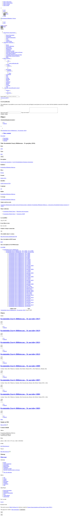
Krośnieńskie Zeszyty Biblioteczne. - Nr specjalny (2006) (21, 276)
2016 (2, 148)
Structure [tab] (5, 140)
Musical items (9, 48)
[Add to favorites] (1, 324)
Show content (7, 133)
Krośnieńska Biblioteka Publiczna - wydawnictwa (43, 204)
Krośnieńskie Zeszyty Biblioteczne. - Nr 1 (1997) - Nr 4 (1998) (19, 250)
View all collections (7, 472)
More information (15, 509)
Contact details (6, 495)
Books (7, 45)
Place (10, 73)
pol (1, 188)
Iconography (8, 47)
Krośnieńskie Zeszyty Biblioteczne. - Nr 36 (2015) (20, 301)
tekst (2, 154)
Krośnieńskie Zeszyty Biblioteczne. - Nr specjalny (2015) (21, 300)
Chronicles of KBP (10, 51)
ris (3, 122)
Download (3, 135)
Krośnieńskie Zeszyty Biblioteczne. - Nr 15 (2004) (20, 266)
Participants (8, 36)
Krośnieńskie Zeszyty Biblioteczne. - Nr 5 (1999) (19, 253)
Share (7, 13)
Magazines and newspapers (22, 211)
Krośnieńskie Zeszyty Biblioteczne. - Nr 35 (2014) (20, 298)
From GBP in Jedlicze (11, 53)
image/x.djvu (3, 178)
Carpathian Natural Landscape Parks (14, 54)
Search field (3, 96)
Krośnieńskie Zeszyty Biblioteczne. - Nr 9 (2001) (19, 258)
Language (8, 81)
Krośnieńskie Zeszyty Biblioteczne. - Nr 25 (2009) (20, 285)
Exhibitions (8, 49)
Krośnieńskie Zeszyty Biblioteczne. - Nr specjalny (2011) (21, 290)
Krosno (2, 172)
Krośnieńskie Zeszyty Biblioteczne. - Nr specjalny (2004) (21, 269)
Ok (1, 512)
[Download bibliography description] (2, 324)
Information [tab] (5, 139)
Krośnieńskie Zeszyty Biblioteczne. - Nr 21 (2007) (20, 277)
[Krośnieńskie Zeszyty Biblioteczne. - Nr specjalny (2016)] (13, 130)
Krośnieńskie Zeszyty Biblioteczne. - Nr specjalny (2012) (21, 291)
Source (7, 80)
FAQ (7, 38)
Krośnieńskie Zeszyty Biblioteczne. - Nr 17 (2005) (20, 270)
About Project (6, 32)
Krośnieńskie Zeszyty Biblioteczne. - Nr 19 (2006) (20, 274)
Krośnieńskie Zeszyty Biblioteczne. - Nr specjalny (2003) (21, 265)
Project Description (10, 35)
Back (2, 29)
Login (4, 16)
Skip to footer (6, 5)
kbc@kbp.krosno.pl (5, 446)
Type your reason (25, 112)
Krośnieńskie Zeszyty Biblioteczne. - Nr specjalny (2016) (21, 302)
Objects (8, 90)
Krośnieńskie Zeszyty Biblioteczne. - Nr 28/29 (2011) (20, 288)
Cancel (2, 114)
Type (7, 76)
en (4, 10)
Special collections (10, 46)
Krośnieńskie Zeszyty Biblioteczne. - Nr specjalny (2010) (21, 287)
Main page (4, 457)
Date (7, 75)
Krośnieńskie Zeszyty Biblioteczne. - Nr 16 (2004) (20, 268)
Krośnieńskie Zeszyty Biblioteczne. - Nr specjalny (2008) (21, 284)
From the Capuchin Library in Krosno (14, 52)
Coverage (8, 85)
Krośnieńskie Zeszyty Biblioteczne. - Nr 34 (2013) (20, 296)
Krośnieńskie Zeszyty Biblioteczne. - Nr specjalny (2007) (21, 280)
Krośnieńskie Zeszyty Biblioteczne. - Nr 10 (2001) (20, 259)
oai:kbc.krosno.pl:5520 (5, 183)
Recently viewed (8, 87)
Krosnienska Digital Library (9, 211)
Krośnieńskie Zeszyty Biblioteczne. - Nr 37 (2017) (20, 303)
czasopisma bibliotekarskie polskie (8, 204)
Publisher (9, 70)
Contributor (8, 74)
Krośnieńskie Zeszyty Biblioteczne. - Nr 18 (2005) (20, 271)
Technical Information (11, 37)
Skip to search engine (8, 2)
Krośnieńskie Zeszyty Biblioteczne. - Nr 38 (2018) (20, 306)
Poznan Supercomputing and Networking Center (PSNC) (39, 507)
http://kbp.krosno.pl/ (5, 451)
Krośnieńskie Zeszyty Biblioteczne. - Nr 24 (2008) (20, 282)
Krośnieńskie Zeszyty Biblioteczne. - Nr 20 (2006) (20, 275)
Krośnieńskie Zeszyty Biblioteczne (10, 249)
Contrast (5, 12)
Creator (7, 64)
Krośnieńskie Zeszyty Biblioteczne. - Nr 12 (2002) (20, 261)
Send (6, 114)
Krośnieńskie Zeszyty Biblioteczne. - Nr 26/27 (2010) (20, 286)
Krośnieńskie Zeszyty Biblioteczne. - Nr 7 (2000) (19, 255)
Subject (9, 65)
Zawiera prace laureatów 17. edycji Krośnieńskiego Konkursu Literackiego (17, 162)
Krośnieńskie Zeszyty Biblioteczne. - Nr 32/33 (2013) (20, 293)
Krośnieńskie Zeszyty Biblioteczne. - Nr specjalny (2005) (21, 273)
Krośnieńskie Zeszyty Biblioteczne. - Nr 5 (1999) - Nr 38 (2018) (20, 252)
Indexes (5, 58)
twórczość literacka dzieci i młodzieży (24, 204)
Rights (7, 84)
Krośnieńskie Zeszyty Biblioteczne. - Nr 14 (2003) (20, 264)
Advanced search (4, 97)
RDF (2, 242)
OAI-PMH (3, 247)
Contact (7, 40)
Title (8, 60)
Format (7, 78)
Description (8, 69)
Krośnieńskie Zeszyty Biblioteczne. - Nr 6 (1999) (19, 254)
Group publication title (13, 63)
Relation (8, 83)
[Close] (1, 99)
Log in (2, 501)
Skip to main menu (7, 1)
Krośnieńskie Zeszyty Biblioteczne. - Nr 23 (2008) (20, 281)
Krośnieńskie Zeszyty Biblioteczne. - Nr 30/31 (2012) (20, 292)
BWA (7, 57)
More (2, 419)
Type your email (4, 112)
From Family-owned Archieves (12, 56)
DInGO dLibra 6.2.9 (14, 507)
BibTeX (5, 123)
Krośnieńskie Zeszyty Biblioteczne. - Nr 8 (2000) (19, 257)
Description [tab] (5, 138)
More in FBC (4, 424)
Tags (7, 86)
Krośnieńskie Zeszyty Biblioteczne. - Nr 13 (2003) (20, 263)
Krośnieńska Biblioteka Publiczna (8, 167)
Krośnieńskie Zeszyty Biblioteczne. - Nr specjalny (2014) (21, 297)
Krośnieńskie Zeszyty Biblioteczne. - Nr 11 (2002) (20, 260)
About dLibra (9, 41)
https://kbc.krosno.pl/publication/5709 (9, 236)
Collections (5, 42)
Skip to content (6, 4)
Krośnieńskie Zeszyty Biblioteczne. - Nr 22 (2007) (20, 279)
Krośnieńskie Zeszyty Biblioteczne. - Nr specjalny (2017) (21, 304)
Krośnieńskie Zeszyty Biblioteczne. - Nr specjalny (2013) (21, 295)
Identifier (8, 79)
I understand (22, 509)
